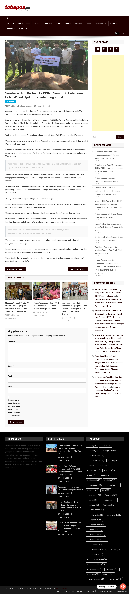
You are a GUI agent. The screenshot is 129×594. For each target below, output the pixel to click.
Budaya (113, 23)
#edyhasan (93, 470)
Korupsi (68, 23)
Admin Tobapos (26, 106)
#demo (112, 461)
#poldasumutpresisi (97, 549)
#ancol (91, 446)
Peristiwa (11, 28)
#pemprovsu (94, 520)
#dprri (102, 465)
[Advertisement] (108, 93)
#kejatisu (109, 480)
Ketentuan (90, 591)
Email (10, 376)
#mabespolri (109, 500)
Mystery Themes (61, 588)
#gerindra (109, 470)
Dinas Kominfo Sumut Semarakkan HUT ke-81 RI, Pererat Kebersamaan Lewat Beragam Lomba (109, 168)
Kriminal (48, 23)
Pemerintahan (24, 23)
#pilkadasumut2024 (97, 540)
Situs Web (12, 387)
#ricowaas (93, 574)
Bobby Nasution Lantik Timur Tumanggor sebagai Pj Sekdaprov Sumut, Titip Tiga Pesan (108, 155)
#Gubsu (92, 475)
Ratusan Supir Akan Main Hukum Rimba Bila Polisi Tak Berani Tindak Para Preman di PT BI (108, 302)
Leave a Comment (43, 106)
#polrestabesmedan (97, 559)
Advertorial (23, 28)
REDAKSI (80, 591)
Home (59, 591)
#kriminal (93, 500)
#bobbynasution (95, 461)
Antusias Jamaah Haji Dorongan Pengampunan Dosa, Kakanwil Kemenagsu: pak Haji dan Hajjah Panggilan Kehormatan (74, 308)
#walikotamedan (96, 579)
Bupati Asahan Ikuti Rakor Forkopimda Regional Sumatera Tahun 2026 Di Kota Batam (107, 191)
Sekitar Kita (11, 102)
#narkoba (93, 505)
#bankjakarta (109, 451)
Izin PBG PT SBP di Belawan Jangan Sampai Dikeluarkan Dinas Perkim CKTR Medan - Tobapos (109, 293)
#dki (90, 465)
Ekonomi (10, 23)
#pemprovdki (114, 515)
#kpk (105, 490)
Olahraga (78, 23)
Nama (11, 366)
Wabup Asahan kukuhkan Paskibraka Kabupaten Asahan (107, 179)
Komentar (12, 341)
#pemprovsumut (96, 525)
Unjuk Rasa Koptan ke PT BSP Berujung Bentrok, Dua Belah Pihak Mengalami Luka (108, 250)
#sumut (108, 574)
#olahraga (109, 505)
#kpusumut (111, 495)
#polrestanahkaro (96, 564)
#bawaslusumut (95, 455)
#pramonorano (95, 569)
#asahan (105, 446)
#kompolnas (112, 485)
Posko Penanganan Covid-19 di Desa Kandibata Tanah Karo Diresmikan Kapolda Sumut (46, 306)
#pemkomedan (95, 515)
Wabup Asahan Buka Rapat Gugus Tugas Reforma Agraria (108, 215)
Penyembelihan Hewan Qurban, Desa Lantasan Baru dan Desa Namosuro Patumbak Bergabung (79, 269)
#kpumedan (94, 495)
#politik (115, 549)
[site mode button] (117, 33)
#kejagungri (94, 480)
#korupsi (92, 490)
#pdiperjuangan (95, 510)
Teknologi (37, 23)
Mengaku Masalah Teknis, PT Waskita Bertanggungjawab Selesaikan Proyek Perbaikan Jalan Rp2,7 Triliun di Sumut (17, 307)
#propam (112, 569)
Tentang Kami (69, 591)
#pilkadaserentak (96, 535)
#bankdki (92, 451)
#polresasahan (95, 554)
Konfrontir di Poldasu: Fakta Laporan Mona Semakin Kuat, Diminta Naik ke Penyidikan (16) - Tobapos (109, 338)
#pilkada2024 (94, 530)
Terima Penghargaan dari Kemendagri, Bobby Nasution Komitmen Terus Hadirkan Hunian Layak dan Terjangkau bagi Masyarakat (108, 266)
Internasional (101, 23)
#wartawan (114, 579)
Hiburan (89, 23)
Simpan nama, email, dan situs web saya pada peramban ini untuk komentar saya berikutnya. (14, 408)
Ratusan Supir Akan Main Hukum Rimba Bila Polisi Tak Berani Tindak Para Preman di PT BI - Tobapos (108, 314)
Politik (58, 23)
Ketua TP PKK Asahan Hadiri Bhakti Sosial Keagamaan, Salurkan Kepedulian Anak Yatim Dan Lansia (108, 204)
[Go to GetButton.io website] (123, 591)
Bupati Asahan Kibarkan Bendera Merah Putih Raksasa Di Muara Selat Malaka (109, 227)
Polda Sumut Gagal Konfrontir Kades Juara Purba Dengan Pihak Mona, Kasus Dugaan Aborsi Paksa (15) (109, 348)
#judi (105, 475)
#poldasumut (94, 545)
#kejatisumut (94, 485)
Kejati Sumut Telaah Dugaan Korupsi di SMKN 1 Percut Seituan (109, 238)
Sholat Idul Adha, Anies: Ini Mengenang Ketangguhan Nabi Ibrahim (17, 269)
